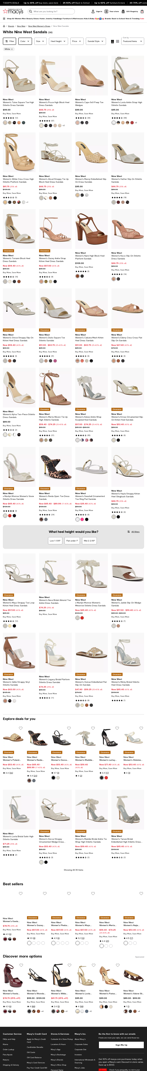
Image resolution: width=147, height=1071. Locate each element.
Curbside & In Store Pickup (62, 1039)
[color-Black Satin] (14, 515)
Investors (78, 1055)
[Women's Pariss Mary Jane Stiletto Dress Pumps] (109, 975)
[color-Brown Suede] (135, 1011)
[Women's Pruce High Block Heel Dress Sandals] (55, 75)
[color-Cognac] (19, 281)
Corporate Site (80, 1050)
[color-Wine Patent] (5, 939)
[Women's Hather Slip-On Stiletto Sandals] (127, 152)
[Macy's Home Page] (13, 11)
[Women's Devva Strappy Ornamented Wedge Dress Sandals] (61, 738)
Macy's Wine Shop (58, 1065)
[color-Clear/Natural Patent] (5, 701)
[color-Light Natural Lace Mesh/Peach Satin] (113, 279)
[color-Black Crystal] (101, 777)
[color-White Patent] (113, 122)
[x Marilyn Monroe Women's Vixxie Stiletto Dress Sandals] (19, 467)
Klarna (5, 1044)
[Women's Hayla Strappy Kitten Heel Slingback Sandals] (127, 467)
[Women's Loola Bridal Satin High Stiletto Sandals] (19, 810)
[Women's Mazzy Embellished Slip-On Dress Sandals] (91, 152)
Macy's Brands (57, 1060)
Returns (6, 1060)
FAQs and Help (9, 1039)
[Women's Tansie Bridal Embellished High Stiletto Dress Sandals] (127, 810)
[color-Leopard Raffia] (14, 202)
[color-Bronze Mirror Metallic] (19, 122)
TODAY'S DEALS (11, 3)
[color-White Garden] (82, 440)
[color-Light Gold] (9, 122)
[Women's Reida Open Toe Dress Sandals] (55, 467)
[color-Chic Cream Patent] (5, 122)
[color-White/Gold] (77, 519)
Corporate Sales (81, 1044)
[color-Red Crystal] (106, 777)
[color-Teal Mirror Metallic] (23, 122)
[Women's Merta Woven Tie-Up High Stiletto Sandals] (55, 387)
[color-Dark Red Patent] (118, 202)
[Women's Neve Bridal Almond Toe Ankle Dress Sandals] (55, 573)
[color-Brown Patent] (14, 939)
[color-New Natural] (113, 361)
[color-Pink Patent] (55, 361)
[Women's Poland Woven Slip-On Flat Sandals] (13, 738)
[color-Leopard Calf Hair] (34, 1011)
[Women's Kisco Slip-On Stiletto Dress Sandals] (127, 229)
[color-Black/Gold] (86, 519)
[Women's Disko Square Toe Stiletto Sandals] (55, 308)
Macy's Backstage (58, 1055)
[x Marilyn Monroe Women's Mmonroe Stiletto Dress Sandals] (91, 573)
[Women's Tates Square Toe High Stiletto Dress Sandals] (19, 75)
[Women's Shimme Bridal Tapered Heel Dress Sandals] (133, 738)
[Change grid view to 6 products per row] (117, 41)
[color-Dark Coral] (82, 361)
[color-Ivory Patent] (5, 434)
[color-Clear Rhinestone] (86, 195)
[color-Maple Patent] (127, 122)
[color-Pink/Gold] (82, 519)
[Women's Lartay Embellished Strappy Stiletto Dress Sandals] (109, 738)
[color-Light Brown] (86, 705)
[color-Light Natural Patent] (123, 122)
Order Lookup (8, 1050)
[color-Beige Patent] (123, 202)
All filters (135, 532)
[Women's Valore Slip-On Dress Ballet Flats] (133, 975)
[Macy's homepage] (4, 27)
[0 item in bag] (142, 11)
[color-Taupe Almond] (118, 626)
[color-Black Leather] (50, 125)
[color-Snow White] (86, 361)
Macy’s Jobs (80, 1068)
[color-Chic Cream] (50, 281)
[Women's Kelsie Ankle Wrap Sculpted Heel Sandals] (91, 387)
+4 (42, 1011)
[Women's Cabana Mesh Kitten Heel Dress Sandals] (91, 308)
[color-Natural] (125, 943)
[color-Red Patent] (132, 122)
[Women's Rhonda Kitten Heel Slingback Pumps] (37, 975)
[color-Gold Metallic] (77, 1011)
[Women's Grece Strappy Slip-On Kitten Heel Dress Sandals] (19, 308)
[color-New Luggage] (77, 276)
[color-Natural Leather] (55, 125)
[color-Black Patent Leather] (82, 122)
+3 (136, 123)
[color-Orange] (135, 943)
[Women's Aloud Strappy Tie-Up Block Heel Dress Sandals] (55, 152)
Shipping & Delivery (11, 1065)
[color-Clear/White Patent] (14, 701)
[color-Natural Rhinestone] (77, 195)
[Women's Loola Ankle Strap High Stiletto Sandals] (127, 75)
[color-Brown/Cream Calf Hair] (125, 1011)
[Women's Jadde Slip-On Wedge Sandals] (127, 573)
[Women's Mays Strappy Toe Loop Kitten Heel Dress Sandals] (19, 573)
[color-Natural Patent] (59, 125)
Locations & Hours (58, 1044)
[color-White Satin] (77, 440)
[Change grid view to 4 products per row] (112, 42)
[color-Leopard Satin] (91, 440)
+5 (91, 1011)
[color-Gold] (46, 198)
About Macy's (80, 1039)
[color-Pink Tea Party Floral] (86, 440)
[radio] (5, 122)
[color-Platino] (46, 440)
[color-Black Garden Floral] (19, 202)
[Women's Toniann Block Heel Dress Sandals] (19, 229)
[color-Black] (9, 202)
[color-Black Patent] (14, 122)
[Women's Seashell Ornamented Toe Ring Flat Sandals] (91, 467)
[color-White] (41, 198)
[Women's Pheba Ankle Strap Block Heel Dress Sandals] (61, 903)
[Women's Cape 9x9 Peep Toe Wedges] (91, 75)
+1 (27, 202)
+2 (64, 126)
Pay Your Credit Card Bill (37, 1068)
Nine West (21, 26)
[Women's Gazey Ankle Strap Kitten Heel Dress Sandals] (55, 229)
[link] (19, 111)
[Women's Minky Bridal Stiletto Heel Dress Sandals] (127, 653)
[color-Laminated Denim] (86, 1011)
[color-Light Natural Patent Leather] (77, 122)
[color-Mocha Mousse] (50, 198)
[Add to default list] (20, 728)
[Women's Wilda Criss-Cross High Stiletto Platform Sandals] (19, 152)
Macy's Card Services (36, 1063)
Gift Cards (31, 1052)
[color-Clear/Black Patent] (9, 701)
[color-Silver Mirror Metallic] (23, 202)
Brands (11, 26)
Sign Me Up (121, 1045)
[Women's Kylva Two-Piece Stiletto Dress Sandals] (19, 387)
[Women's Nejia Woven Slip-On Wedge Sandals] (133, 903)
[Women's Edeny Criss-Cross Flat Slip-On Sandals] (127, 308)
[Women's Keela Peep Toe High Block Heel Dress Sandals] (13, 903)
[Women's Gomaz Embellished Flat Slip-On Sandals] (91, 653)
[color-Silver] (46, 519)
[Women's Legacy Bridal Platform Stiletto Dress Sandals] (55, 653)
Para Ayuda (7, 1055)
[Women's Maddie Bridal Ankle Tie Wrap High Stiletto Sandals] (85, 738)
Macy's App (55, 1050)
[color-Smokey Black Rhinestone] (82, 195)
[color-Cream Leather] (41, 125)
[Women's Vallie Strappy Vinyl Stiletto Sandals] (19, 653)
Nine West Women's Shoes (39, 26)
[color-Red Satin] (9, 515)
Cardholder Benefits (35, 1047)
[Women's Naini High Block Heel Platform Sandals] (91, 229)
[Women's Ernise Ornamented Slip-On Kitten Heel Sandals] (127, 387)
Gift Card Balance (34, 1058)
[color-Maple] (9, 361)
